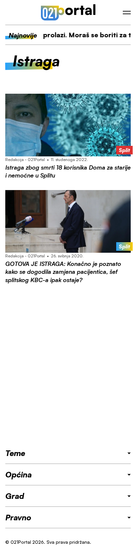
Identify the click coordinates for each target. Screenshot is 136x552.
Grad (14, 496)
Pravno (18, 517)
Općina (18, 474)
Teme (15, 453)
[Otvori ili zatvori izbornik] (127, 12)
